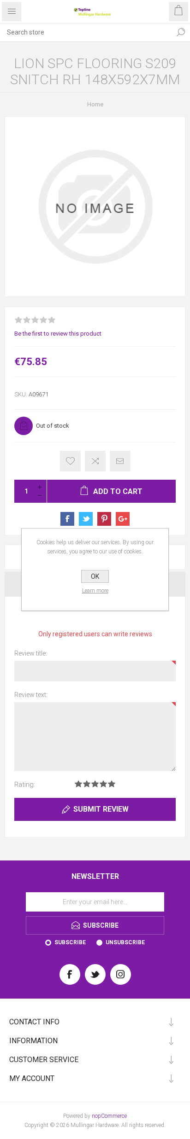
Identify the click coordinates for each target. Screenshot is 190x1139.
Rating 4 (103, 783)
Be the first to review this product (57, 333)
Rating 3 (95, 783)
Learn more (95, 590)
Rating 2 (87, 783)
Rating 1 (78, 783)
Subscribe (70, 942)
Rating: (24, 784)
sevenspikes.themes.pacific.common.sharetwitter (86, 519)
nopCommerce (109, 1116)
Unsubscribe (125, 942)
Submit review (101, 809)
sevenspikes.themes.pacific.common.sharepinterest (104, 519)
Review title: (30, 653)
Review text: (31, 694)
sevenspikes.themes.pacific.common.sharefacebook (67, 519)
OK (95, 576)
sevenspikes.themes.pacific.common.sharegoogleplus (123, 519)
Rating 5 (111, 783)
